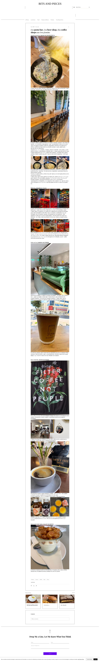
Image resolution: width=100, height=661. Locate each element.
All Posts (27, 19)
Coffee (41, 579)
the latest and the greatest (32, 605)
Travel (38, 19)
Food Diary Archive (59, 19)
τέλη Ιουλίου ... (47, 605)
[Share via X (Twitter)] (33, 585)
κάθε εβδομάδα (63, 605)
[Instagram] (74, 7)
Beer (44, 579)
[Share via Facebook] (31, 585)
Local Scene (33, 19)
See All (73, 592)
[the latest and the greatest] (33, 599)
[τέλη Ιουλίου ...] (50, 599)
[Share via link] (36, 585)
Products (52, 19)
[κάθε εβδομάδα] (66, 599)
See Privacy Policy (81, 659)
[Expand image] (37, 162)
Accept (95, 659)
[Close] (98, 659)
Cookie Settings (89, 659)
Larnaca (37, 579)
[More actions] (68, 26)
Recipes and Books (45, 19)
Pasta (48, 579)
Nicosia (32, 579)
